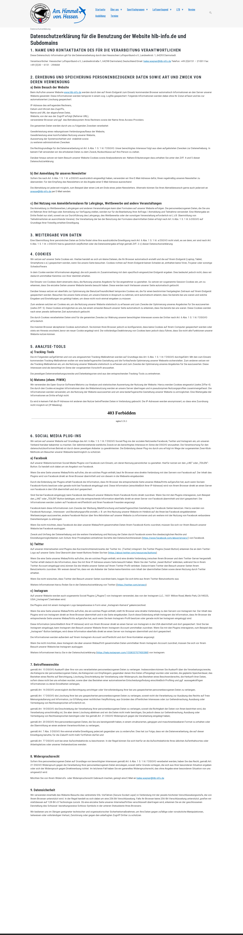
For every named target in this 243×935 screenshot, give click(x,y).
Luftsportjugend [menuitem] (159, 10)
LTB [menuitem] (177, 10)
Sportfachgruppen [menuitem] (134, 10)
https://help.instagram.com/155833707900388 (122, 652)
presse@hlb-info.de (40, 191)
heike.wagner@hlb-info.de (157, 61)
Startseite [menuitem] (100, 9)
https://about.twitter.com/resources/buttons (132, 552)
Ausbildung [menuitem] (100, 16)
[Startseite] (60, 13)
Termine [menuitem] (114, 16)
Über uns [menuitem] (113, 10)
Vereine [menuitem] (191, 9)
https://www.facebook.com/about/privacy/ (165, 537)
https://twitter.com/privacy (131, 584)
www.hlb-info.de (72, 92)
